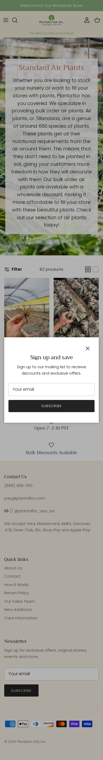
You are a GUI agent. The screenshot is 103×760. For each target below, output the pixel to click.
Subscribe (51, 405)
